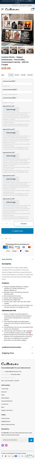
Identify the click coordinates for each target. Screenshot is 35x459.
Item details (7, 259)
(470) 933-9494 (15, 374)
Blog (2, 407)
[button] (32, 30)
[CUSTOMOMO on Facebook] (2, 445)
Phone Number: (5, 374)
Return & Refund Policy (8, 424)
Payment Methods (6, 401)
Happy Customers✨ (7, 410)
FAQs (2, 395)
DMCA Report (5, 398)
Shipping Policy (5, 421)
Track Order (4, 389)
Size (2, 75)
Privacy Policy (5, 418)
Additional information (11, 347)
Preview (24, 224)
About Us (4, 392)
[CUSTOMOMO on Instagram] (6, 445)
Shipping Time (8, 353)
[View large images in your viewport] (30, 42)
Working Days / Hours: (7, 377)
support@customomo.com (13, 371)
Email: (3, 371)
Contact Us (4, 404)
